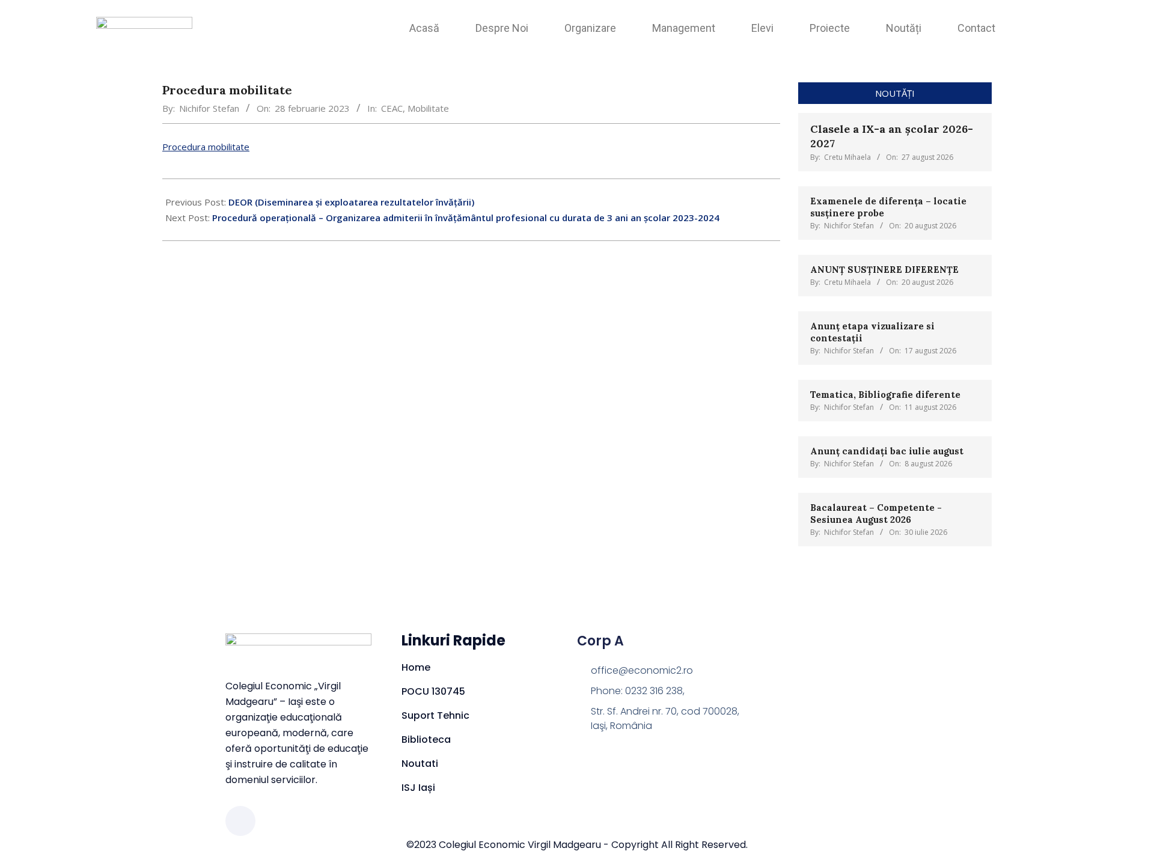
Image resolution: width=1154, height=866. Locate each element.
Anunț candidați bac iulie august (886, 451)
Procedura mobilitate (205, 147)
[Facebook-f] (240, 821)
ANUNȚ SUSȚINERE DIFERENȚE (885, 269)
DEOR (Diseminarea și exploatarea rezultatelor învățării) (351, 202)
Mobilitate (428, 108)
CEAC (392, 108)
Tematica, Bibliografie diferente (885, 394)
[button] (1051, 24)
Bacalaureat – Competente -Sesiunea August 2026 (876, 513)
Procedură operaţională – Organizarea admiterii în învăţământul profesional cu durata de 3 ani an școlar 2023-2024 (465, 218)
